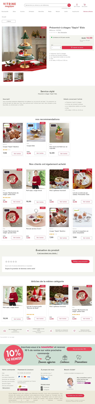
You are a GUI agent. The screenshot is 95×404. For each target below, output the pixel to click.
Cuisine (22, 11)
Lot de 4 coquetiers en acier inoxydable (80, 232)
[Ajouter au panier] (77, 45)
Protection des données (77, 401)
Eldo (28, 143)
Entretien (31, 11)
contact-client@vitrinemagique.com (74, 373)
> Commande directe (66, 8)
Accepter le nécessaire (80, 400)
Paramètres (68, 401)
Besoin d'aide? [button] (69, 370)
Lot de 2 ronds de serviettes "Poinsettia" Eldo (81, 193)
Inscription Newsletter (8, 377)
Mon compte (5, 375)
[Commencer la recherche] (69, 5)
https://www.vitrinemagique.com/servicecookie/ (22, 402)
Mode (49, 11)
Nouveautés (5, 11)
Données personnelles (8, 381)
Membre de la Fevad (46, 375)
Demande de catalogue (8, 379)
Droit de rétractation (7, 385)
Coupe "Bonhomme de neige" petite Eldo (11, 193)
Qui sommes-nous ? (46, 373)
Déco (14, 11)
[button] (8, 370)
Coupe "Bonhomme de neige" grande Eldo (11, 232)
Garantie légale (6, 383)
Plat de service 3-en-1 (33, 229)
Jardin (66, 11)
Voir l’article (17, 153)
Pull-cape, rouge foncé (34, 190)
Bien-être (41, 11)
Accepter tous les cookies (75, 395)
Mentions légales (70, 400)
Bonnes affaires (88, 11)
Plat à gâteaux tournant (58, 190)
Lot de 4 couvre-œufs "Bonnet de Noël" (34, 307)
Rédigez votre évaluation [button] (80, 261)
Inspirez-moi (75, 11)
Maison (58, 11)
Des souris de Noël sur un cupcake (58, 147)
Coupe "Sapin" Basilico (11, 147)
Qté (52, 45)
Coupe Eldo (31, 146)
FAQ (3, 373)
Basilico (5, 144)
